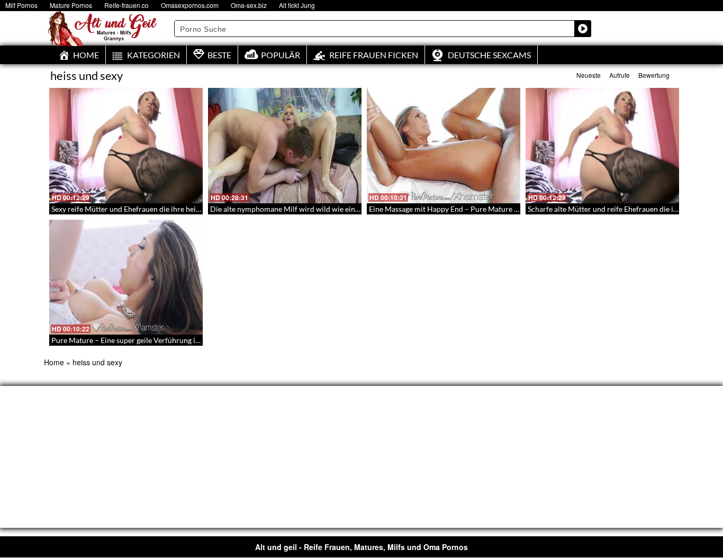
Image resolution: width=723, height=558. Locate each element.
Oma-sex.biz (249, 5)
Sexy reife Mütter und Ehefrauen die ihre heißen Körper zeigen (153, 208)
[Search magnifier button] (582, 28)
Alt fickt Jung (297, 5)
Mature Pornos (71, 5)
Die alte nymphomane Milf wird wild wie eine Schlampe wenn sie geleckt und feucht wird (355, 208)
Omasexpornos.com (190, 5)
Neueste (588, 74)
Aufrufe (619, 74)
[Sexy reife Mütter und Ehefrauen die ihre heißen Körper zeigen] (126, 145)
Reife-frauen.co (126, 5)
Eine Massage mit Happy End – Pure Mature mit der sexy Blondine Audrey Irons (499, 208)
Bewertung (654, 74)
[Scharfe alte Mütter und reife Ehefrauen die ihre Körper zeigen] (602, 145)
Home (54, 362)
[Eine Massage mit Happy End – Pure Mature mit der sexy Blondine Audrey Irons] (443, 145)
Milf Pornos (21, 5)
